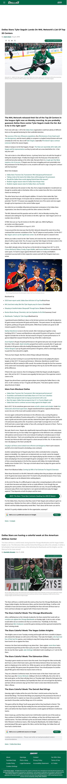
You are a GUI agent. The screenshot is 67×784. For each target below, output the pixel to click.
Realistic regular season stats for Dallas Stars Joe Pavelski (26, 184)
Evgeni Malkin (30, 249)
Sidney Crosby (21, 249)
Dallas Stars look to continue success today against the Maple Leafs (29, 402)
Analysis (12, 521)
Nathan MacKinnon (11, 331)
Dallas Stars (30, 130)
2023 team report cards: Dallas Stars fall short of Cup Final (23, 300)
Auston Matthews (44, 249)
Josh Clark (7, 37)
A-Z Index (54, 763)
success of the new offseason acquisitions (21, 136)
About (8, 757)
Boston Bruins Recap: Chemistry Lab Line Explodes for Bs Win (25, 312)
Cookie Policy (10, 763)
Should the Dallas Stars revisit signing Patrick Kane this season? (27, 179)
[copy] (15, 40)
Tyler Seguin (31, 141)
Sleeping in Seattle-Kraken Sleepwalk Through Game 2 (22, 308)
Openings (23, 757)
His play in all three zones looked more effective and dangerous (25, 446)
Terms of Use (55, 760)
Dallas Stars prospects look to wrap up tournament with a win (26, 398)
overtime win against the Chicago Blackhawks (20, 619)
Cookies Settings (11, 766)
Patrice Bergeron (10, 348)
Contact (35, 757)
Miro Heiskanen (18, 624)
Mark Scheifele (25, 344)
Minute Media (10, 770)
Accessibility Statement (41, 763)
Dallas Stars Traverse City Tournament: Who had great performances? (29, 175)
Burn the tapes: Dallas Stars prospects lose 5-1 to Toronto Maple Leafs (29, 400)
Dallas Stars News (15, 744)
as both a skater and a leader (43, 406)
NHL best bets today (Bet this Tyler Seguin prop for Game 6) (24, 304)
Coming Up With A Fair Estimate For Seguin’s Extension (41, 469)
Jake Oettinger (28, 650)
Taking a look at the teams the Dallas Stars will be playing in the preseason (31, 177)
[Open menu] (4, 2)
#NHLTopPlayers (47, 222)
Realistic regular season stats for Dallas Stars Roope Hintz (25, 181)
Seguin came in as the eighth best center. (20, 235)
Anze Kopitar (9, 342)
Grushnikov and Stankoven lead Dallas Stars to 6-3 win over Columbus (29, 395)
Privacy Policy (37, 760)
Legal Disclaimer (25, 763)
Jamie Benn (53, 645)
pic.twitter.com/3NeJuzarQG (14, 224)
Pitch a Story (24, 760)
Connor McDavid (10, 249)
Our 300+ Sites (56, 757)
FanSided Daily (11, 760)
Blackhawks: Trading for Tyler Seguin (17, 316)
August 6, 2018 (30, 226)
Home (6, 521)
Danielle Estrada (9, 552)
